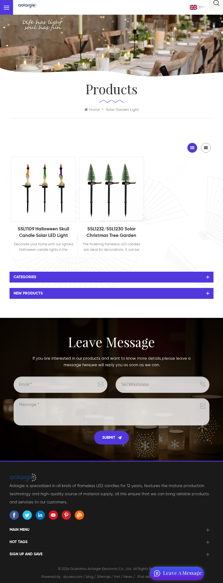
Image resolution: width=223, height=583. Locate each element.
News (127, 577)
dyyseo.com (73, 577)
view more (43, 216)
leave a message (182, 573)
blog (89, 577)
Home (94, 110)
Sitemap (103, 577)
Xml (117, 577)
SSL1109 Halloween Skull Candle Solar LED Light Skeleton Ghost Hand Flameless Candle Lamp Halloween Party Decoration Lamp (43, 233)
